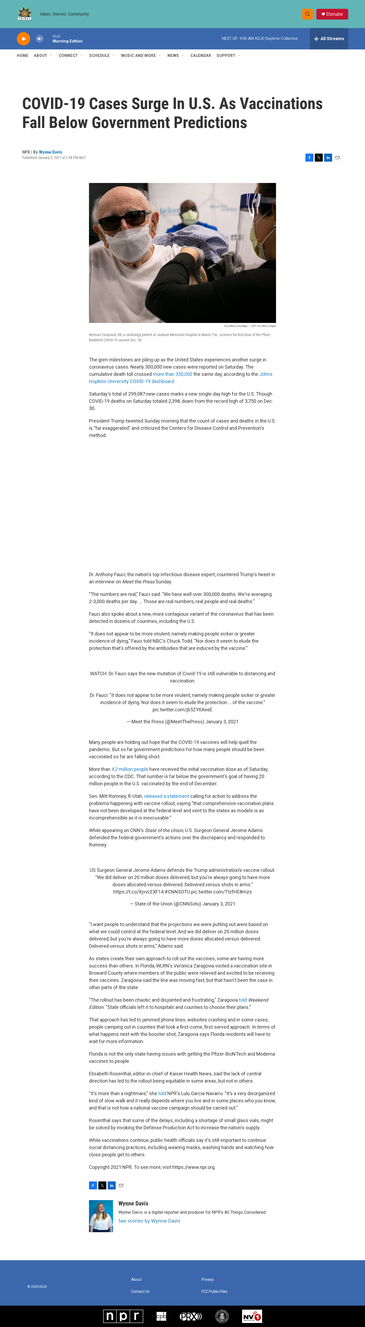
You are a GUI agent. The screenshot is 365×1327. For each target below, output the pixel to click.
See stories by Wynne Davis (149, 1220)
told (243, 1000)
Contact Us (140, 1292)
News (173, 55)
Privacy (207, 1280)
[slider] (48, 38)
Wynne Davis (50, 152)
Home (23, 55)
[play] (23, 39)
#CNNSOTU (177, 892)
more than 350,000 (172, 374)
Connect (68, 55)
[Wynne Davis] (101, 1216)
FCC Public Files (214, 1292)
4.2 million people (129, 769)
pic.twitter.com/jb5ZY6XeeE (182, 709)
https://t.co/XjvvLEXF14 (138, 892)
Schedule (99, 55)
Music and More (138, 55)
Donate (334, 14)
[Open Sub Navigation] (51, 55)
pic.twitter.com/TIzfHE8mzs (221, 892)
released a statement (166, 796)
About (40, 55)
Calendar (201, 55)
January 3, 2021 (222, 721)
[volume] (39, 39)
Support (226, 55)
